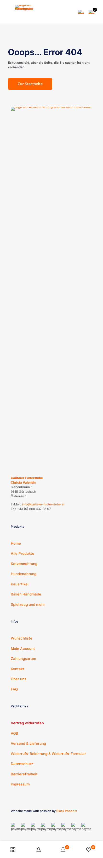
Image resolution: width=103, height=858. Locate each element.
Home (16, 543)
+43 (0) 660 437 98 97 (34, 509)
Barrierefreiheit (24, 774)
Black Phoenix (66, 811)
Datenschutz (22, 763)
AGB (14, 733)
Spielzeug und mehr (28, 604)
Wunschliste (21, 638)
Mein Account (23, 648)
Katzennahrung (24, 563)
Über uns (18, 679)
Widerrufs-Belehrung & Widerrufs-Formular (48, 753)
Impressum (20, 784)
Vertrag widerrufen (27, 723)
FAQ (14, 689)
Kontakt (17, 669)
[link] (51, 286)
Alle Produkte (22, 553)
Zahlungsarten (23, 658)
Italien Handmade (26, 594)
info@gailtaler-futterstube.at (43, 504)
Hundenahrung (23, 574)
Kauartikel (20, 584)
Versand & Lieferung (28, 743)
